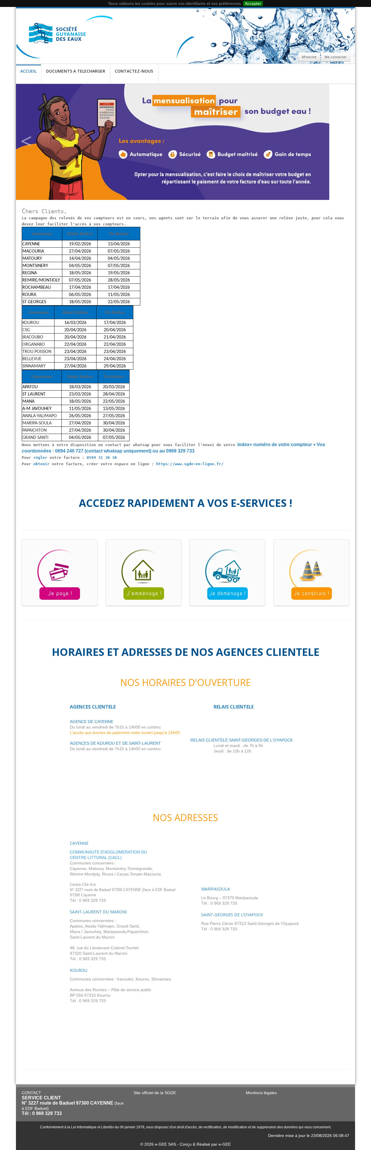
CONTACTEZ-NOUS (134, 71)
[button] (26, 142)
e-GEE (225, 1144)
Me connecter (335, 57)
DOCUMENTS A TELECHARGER (75, 71)
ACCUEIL (28, 71)
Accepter (253, 3)
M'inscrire (309, 57)
